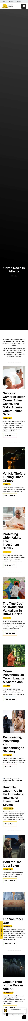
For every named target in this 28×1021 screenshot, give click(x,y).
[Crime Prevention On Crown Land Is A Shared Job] (14, 656)
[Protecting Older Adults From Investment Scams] (14, 518)
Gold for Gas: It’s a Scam (12, 863)
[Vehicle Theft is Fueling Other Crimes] (14, 458)
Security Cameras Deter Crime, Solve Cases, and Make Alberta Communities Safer (14, 404)
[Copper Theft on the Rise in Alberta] (14, 966)
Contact (4, 1)
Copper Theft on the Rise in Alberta (13, 985)
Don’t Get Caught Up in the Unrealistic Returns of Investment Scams (13, 795)
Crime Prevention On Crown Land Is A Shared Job (13, 677)
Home (12, 275)
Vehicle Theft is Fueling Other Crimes (14, 477)
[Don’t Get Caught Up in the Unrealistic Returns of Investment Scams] (14, 780)
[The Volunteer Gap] (14, 903)
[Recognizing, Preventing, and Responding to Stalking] (14, 721)
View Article (10, 435)
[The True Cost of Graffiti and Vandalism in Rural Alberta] (14, 588)
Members (19, 1)
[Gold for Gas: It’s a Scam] (14, 846)
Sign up (5, 348)
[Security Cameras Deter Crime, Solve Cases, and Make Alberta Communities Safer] (14, 377)
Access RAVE (12, 1)
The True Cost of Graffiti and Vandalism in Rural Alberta (13, 609)
